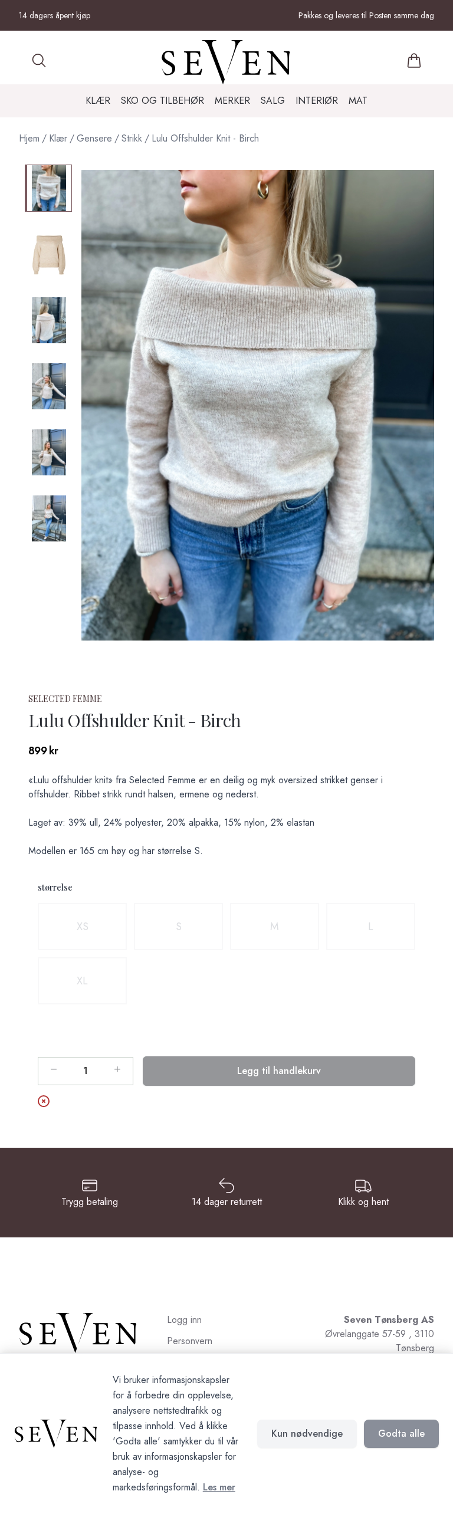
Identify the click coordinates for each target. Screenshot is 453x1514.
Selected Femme (65, 698)
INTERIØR (317, 100)
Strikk (132, 138)
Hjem (29, 138)
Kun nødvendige (307, 1433)
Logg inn (184, 1319)
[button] (257, 405)
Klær (58, 138)
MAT (358, 100)
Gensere (94, 138)
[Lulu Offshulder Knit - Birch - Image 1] (48, 188)
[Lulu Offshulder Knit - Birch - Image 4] (48, 386)
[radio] (82, 926)
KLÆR (98, 100)
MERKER (232, 100)
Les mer (219, 1487)
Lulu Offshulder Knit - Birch (205, 138)
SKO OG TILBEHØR (162, 100)
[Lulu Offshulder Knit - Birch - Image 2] (48, 254)
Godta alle (401, 1433)
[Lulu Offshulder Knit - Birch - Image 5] (48, 452)
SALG (273, 100)
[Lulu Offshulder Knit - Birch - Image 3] (48, 320)
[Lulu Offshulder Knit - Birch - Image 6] (48, 518)
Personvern (189, 1341)
